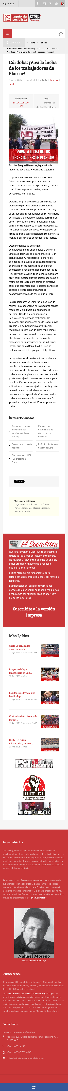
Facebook (38, 3)
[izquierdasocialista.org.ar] (34, 17)
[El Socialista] (34, 544)
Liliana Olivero (49, 107)
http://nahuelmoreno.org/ (34, 960)
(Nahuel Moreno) (39, 898)
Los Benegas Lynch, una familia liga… (22, 694)
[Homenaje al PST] (34, 763)
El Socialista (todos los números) (21, 49)
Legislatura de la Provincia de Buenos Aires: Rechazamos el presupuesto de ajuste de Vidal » (32, 508)
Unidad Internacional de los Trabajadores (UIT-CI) (28, 993)
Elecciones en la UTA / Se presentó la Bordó (21, 459)
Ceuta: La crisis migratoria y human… (21, 741)
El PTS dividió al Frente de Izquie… (23, 718)
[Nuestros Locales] (34, 808)
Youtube (56, 3)
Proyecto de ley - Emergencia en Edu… (20, 671)
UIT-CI (62, 3)
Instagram (44, 3)
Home (32, 43)
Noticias (43, 43)
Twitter (50, 3)
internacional (49, 103)
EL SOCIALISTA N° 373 (49, 49)
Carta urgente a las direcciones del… (19, 647)
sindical (39, 107)
